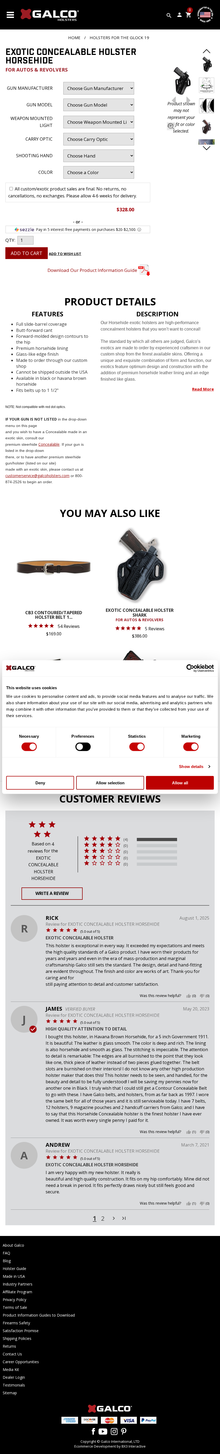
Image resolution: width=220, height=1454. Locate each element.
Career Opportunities (21, 1361)
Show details (191, 766)
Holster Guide (14, 1268)
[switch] (83, 747)
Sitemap (10, 1392)
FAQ (6, 1253)
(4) (125, 839)
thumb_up (188, 996)
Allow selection (110, 782)
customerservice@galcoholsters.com (37, 475)
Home (74, 37)
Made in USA (14, 1276)
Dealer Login (14, 1377)
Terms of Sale (15, 1307)
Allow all (180, 782)
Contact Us (12, 1353)
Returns (9, 1346)
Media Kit (11, 1369)
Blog (7, 1260)
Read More (203, 389)
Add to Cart (26, 253)
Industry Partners (17, 1284)
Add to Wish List (65, 253)
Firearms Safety (16, 1322)
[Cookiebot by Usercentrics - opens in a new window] (190, 668)
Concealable (49, 444)
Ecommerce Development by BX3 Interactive (110, 1446)
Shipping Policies (17, 1338)
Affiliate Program (17, 1291)
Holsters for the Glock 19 (119, 37)
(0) (125, 846)
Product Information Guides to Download (39, 1315)
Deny (40, 782)
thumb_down (202, 996)
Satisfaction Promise (21, 1330)
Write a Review (52, 893)
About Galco (13, 1245)
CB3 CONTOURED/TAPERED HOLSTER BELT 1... (53, 615)
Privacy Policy (14, 1299)
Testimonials (14, 1385)
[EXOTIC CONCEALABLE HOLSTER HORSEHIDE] (181, 82)
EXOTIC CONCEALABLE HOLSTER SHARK (140, 615)
